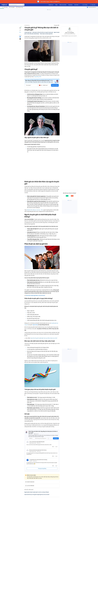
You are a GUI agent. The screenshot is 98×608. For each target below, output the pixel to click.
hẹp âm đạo (35, 324)
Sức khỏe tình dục (27, 25)
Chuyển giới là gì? (27, 32)
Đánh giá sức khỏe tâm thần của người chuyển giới (42, 32)
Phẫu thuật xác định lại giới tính (46, 33)
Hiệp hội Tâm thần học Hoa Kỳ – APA (35, 209)
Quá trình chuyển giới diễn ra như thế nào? (35, 295)
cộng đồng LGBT (37, 76)
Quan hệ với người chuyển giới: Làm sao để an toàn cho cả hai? (44, 338)
